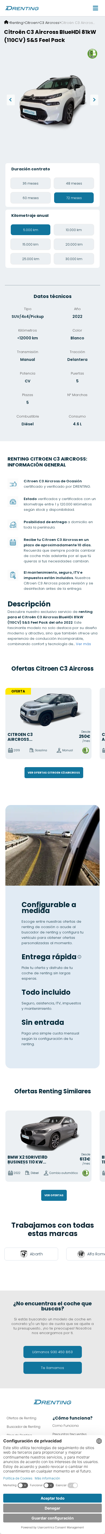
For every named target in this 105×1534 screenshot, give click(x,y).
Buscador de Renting (23, 1426)
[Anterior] (11, 100)
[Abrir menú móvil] (96, 8)
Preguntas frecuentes (69, 1434)
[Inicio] (6, 22)
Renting (16, 22)
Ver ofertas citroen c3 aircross (54, 773)
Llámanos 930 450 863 (52, 1352)
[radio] (30, 183)
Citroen (31, 22)
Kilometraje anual (29, 215)
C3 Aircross (49, 22)
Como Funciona (65, 1425)
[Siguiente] (94, 100)
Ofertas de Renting (21, 1418)
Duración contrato (30, 169)
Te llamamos (52, 1367)
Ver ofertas (54, 1195)
